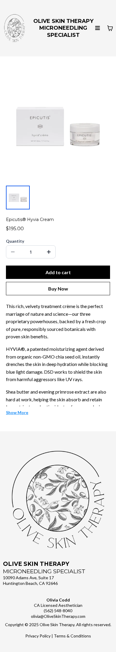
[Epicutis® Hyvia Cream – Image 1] (18, 197)
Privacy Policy (38, 635)
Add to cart (58, 272)
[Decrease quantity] (12, 252)
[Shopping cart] (110, 28)
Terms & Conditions (72, 635)
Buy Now (58, 288)
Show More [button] (17, 412)
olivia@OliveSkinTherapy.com (58, 616)
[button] (97, 28)
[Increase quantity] (48, 252)
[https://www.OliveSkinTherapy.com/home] (14, 28)
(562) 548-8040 (58, 610)
